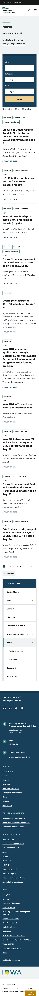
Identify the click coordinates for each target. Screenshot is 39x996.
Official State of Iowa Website (11, 2)
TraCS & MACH (8, 944)
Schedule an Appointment (13, 844)
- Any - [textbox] (11, 79)
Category (9, 74)
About (4, 776)
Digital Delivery (8, 927)
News (4, 797)
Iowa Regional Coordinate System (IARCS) (16, 913)
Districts (6, 784)
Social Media (7, 772)
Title (7, 62)
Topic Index (7, 805)
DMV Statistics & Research (13, 936)
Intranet (8, 874)
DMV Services (8, 839)
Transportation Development (14, 827)
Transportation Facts (11, 903)
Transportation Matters (12, 793)
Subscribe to (10, 33)
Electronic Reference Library (14, 878)
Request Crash (10, 919)
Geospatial (6, 931)
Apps (4, 852)
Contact (5, 780)
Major (8, 869)
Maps (4, 953)
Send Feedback (8, 984)
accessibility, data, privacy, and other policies (17, 990)
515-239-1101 (13, 744)
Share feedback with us (19, 757)
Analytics (6, 895)
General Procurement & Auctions (16, 822)
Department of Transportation (8, 11)
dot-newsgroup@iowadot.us (13, 42)
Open (8, 923)
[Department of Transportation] (7, 8)
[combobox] (19, 79)
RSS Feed (10, 573)
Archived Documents (11, 960)
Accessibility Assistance (12, 882)
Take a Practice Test (10, 848)
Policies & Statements (11, 948)
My (5, 861)
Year (7, 85)
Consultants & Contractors (13, 818)
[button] (30, 993)
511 (4, 865)
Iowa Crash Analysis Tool (15, 940)
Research (6, 899)
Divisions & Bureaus (10, 788)
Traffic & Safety (8, 907)
